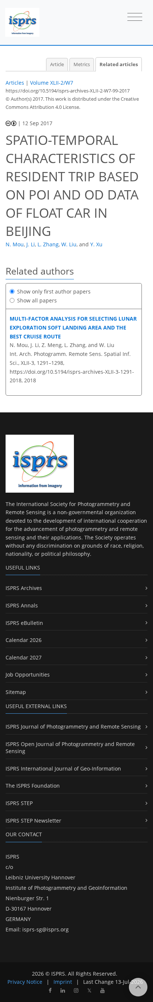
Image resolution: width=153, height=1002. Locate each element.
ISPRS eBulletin (24, 622)
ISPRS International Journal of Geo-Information (63, 768)
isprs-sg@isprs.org (45, 929)
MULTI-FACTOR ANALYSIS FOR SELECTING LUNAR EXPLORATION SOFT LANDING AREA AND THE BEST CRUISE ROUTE (73, 327)
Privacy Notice (24, 981)
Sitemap (16, 691)
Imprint (62, 981)
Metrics (82, 64)
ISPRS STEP (19, 803)
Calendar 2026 (24, 639)
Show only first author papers (54, 291)
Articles (15, 82)
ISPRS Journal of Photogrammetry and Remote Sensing (73, 726)
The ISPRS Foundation (33, 785)
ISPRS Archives (24, 587)
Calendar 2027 (24, 657)
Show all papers (37, 300)
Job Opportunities (28, 674)
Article (57, 64)
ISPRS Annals (22, 605)
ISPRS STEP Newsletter (33, 820)
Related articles (119, 64)
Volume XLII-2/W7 (51, 82)
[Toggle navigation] (135, 17)
